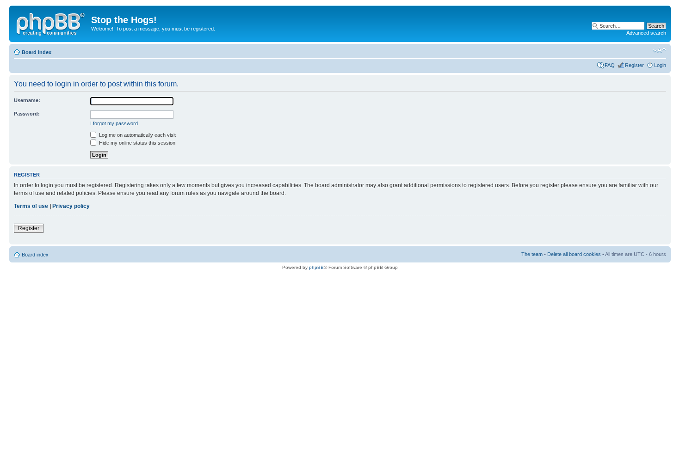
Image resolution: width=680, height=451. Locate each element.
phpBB (316, 267)
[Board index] (51, 22)
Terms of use (31, 206)
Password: (27, 113)
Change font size (659, 50)
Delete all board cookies (574, 254)
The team (532, 254)
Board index (36, 52)
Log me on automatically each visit (137, 135)
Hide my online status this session (136, 143)
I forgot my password (114, 123)
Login (660, 65)
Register (634, 65)
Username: (27, 100)
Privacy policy (71, 206)
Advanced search (646, 33)
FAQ (610, 65)
